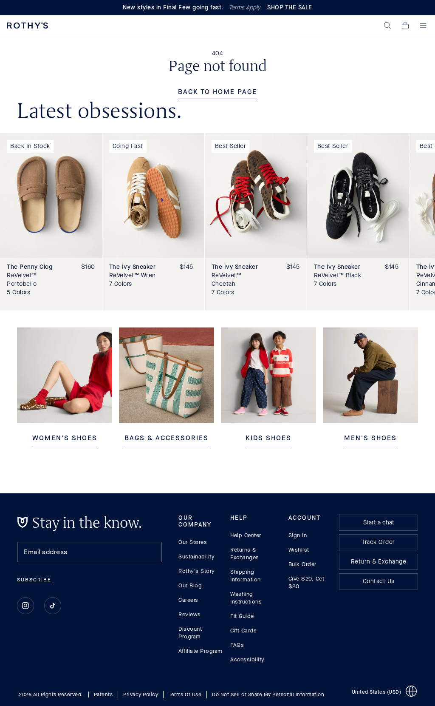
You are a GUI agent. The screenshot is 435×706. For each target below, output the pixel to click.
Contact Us (379, 581)
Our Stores (192, 542)
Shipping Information (245, 575)
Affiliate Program (200, 651)
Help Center (245, 535)
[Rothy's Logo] (27, 25)
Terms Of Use (185, 694)
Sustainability (196, 556)
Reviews (189, 614)
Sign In (297, 535)
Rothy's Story (196, 571)
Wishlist (298, 549)
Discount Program (190, 632)
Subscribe (34, 579)
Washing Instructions (246, 597)
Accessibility (247, 659)
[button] (387, 25)
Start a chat (378, 522)
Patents (103, 694)
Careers (188, 600)
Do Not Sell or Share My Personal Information (268, 694)
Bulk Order (302, 564)
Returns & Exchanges (244, 553)
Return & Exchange (379, 562)
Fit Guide (242, 616)
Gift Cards (243, 630)
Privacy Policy (140, 694)
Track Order (378, 542)
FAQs (237, 645)
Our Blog (190, 585)
